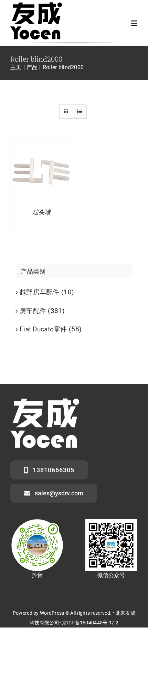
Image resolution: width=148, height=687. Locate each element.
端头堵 (41, 212)
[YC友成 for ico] (36, 6)
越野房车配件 (40, 292)
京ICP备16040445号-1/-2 (90, 622)
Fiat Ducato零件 (43, 329)
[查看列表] (79, 111)
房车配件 (33, 311)
